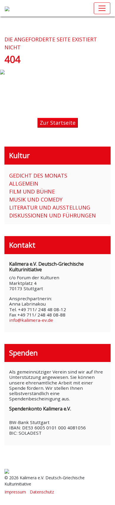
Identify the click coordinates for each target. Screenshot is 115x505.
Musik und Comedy (36, 199)
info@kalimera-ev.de (31, 320)
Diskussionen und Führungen (52, 215)
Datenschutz (42, 492)
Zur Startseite (57, 122)
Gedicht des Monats (38, 175)
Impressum (15, 492)
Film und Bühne (32, 191)
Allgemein (23, 183)
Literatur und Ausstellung (49, 207)
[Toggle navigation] (102, 8)
